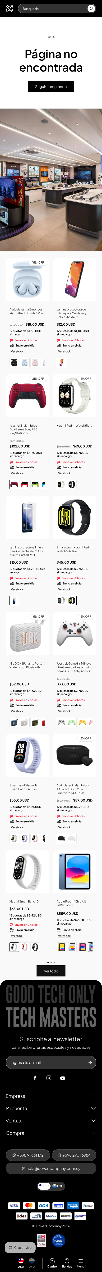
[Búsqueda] (91, 8)
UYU (32, 1266)
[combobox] (55, 8)
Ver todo (51, 971)
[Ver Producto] (74, 281)
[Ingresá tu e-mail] (90, 1062)
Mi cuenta (16, 1108)
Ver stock (17, 351)
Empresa (15, 1096)
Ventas (13, 1120)
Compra (15, 1133)
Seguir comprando (51, 86)
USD (21, 1266)
